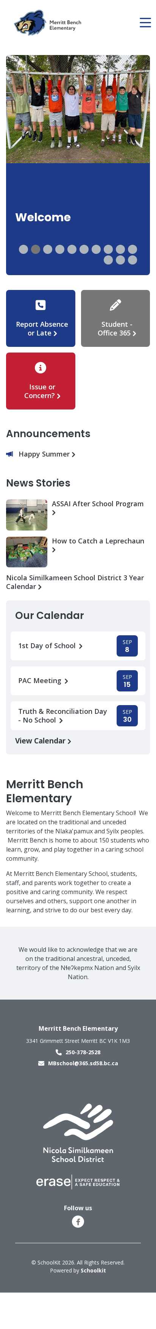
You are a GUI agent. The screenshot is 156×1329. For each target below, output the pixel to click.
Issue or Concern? (39, 391)
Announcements (48, 434)
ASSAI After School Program (98, 503)
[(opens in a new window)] (78, 1132)
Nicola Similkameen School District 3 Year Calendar (75, 582)
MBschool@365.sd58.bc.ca (83, 1063)
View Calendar (41, 740)
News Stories (38, 483)
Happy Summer (45, 454)
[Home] (48, 23)
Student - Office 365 (115, 328)
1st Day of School (48, 645)
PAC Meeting (40, 680)
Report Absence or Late (42, 328)
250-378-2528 (83, 1052)
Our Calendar (49, 615)
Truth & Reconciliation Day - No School (62, 715)
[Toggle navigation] (145, 22)
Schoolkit (93, 1270)
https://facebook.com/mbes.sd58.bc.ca (78, 1222)
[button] (23, 249)
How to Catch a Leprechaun (98, 541)
